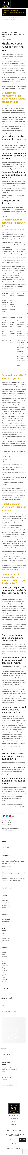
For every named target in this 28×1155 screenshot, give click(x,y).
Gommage (4, 959)
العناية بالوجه (5, 981)
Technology (13, 1011)
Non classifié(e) (6, 919)
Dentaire (4, 963)
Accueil (3, 17)
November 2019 (6, 907)
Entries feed (5, 936)
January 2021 (5, 903)
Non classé (5, 966)
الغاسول (4, 977)
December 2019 (6, 905)
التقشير (3, 972)
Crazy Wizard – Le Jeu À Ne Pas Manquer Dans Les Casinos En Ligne (10, 1068)
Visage (3, 968)
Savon (3, 961)
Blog (7, 17)
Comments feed (6, 938)
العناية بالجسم (5, 970)
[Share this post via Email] (13, 816)
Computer (4, 1011)
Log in (3, 933)
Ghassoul (4, 956)
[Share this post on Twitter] (7, 816)
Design (8, 1011)
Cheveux (4, 952)
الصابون (4, 975)
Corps (3, 954)
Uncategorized (5, 921)
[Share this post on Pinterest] (10, 816)
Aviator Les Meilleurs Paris (9, 870)
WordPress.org (6, 940)
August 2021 (5, 900)
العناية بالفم (5, 979)
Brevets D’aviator (6, 866)
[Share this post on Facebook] (4, 816)
